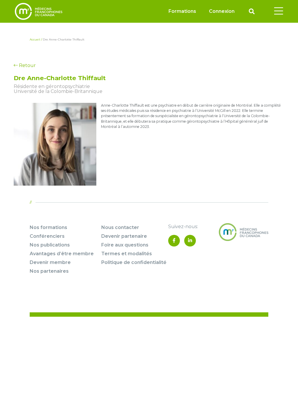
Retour (27, 65)
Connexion (222, 11)
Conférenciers (47, 236)
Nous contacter (120, 227)
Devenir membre (50, 262)
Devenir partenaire (124, 236)
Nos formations (48, 227)
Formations (182, 11)
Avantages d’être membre (62, 253)
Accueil (35, 39)
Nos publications (50, 245)
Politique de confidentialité (133, 262)
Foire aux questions (124, 245)
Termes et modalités (126, 253)
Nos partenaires (49, 271)
